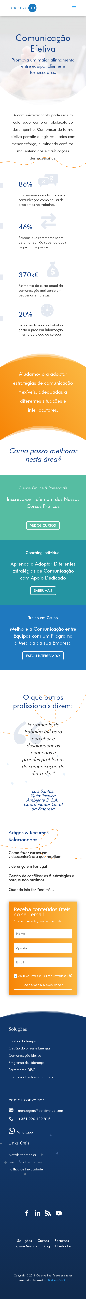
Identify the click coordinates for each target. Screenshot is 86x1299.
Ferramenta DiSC (22, 1070)
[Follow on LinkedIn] (37, 1216)
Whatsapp (25, 1132)
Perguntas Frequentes (25, 1162)
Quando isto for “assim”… (31, 889)
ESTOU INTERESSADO (43, 656)
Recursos (61, 1241)
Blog (46, 1246)
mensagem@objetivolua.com (40, 1110)
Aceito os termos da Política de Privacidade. (43, 976)
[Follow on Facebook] (27, 1216)
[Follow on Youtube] (58, 1216)
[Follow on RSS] (48, 1216)
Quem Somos (25, 1246)
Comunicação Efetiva (25, 1055)
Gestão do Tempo (22, 1041)
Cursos (43, 1241)
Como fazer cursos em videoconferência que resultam (35, 854)
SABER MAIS (43, 591)
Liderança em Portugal (28, 866)
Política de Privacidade (26, 1169)
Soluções (24, 1241)
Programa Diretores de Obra (31, 1077)
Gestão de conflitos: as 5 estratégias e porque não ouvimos (41, 877)
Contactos (63, 1246)
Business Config (57, 1280)
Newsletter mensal (23, 1155)
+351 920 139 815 (34, 1119)
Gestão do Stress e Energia (29, 1048)
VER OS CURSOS (43, 525)
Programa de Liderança (27, 1062)
